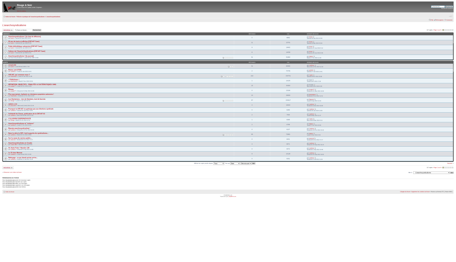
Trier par (227, 163)
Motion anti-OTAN (14, 70)
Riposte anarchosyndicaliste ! (19, 128)
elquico (311, 56)
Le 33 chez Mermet (15, 153)
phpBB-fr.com (232, 196)
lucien (12, 38)
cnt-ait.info (12, 65)
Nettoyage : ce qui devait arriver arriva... (23, 157)
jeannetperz (312, 94)
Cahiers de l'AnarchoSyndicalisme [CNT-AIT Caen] (26, 51)
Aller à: (410, 172)
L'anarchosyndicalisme (53, 16)
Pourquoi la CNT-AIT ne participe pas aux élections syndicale (30, 109)
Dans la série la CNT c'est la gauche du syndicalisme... (28, 133)
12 (232, 76)
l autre (311, 75)
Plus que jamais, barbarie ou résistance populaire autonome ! (31, 94)
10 (227, 76)
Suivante (449, 163)
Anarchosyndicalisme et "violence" (21, 123)
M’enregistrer (440, 20)
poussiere (13, 105)
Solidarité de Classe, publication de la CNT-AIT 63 (26, 114)
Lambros (311, 65)
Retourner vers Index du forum (13, 172)
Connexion (449, 20)
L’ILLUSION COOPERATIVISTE (19, 118)
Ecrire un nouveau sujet (7, 30)
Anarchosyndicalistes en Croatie (20, 143)
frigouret (311, 99)
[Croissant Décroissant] (248, 163)
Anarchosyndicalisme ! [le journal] (21, 56)
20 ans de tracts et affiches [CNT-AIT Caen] (23, 41)
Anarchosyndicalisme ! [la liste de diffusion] (24, 36)
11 (229, 76)
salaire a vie (12, 104)
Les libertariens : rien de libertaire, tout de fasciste (26, 99)
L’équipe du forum (405, 191)
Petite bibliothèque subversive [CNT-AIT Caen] (25, 46)
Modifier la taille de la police (450, 16)
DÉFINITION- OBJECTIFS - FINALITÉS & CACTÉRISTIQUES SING (32, 84)
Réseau (11, 89)
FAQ (432, 20)
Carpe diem (14, 144)
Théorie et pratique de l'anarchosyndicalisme (30, 16)
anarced (13, 139)
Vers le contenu (21, 11)
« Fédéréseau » (13, 79)
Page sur (437, 30)
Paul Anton (14, 76)
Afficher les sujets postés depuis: (203, 163)
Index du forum (10, 16)
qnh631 (311, 70)
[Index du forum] (9, 7)
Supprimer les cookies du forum (420, 191)
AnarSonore (13, 81)
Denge (12, 100)
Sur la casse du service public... (20, 138)
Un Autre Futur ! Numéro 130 (18, 148)
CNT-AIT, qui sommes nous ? (19, 75)
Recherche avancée (447, 8)
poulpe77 (13, 86)
